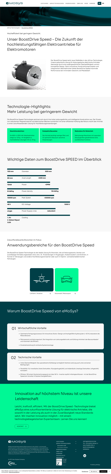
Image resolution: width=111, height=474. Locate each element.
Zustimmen (103, 471)
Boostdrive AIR (61, 445)
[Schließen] (109, 471)
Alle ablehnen (94, 471)
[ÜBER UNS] (76, 451)
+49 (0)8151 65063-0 (91, 443)
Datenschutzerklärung (14, 472)
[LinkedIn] (84, 455)
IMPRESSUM (60, 457)
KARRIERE (59, 453)
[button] (44, 3)
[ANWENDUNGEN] (76, 449)
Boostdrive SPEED (62, 447)
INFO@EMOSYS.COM (89, 441)
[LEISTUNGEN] (76, 441)
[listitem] (42, 281)
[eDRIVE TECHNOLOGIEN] (76, 443)
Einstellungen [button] (85, 471)
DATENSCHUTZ (60, 455)
